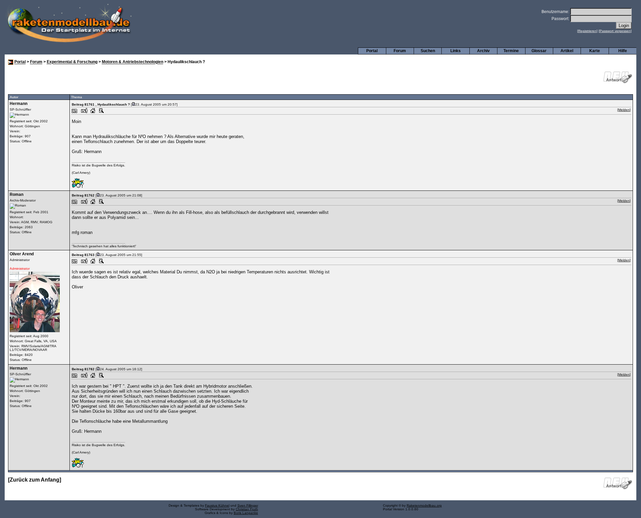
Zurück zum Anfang (34, 480)
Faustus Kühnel (217, 505)
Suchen (428, 50)
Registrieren (587, 31)
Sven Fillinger (247, 505)
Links (455, 50)
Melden (624, 110)
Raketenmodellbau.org (424, 505)
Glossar (539, 50)
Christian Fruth (247, 509)
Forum (400, 50)
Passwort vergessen (615, 31)
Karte (594, 50)
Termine (511, 50)
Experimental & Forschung (72, 62)
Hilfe (622, 50)
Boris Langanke (246, 513)
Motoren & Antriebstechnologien (132, 62)
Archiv (483, 50)
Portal (372, 50)
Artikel (567, 50)
